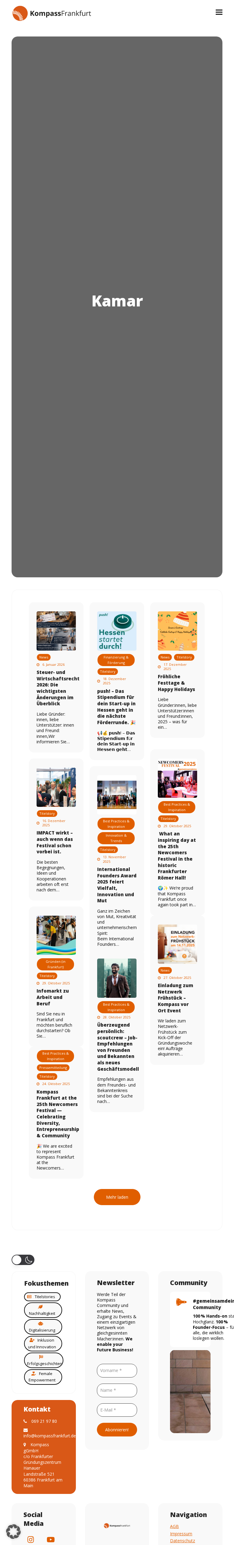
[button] (219, 12)
